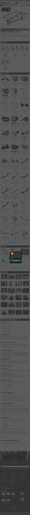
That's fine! (15, 260)
